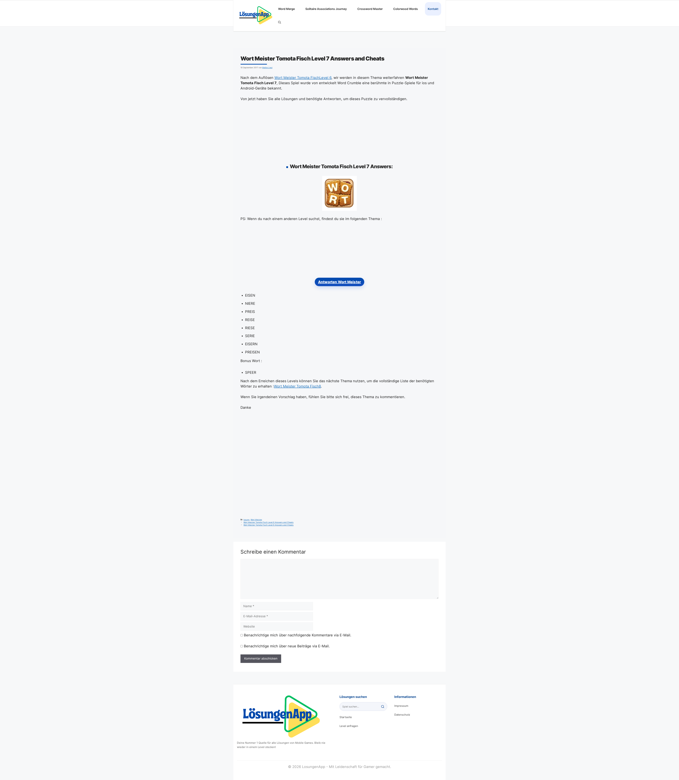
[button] (280, 22)
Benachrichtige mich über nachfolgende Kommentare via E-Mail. (297, 635)
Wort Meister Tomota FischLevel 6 (302, 78)
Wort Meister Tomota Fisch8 (297, 386)
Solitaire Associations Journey (326, 9)
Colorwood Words (405, 9)
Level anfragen (349, 726)
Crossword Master (370, 9)
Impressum (401, 705)
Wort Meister (256, 520)
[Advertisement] (339, 131)
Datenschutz (402, 714)
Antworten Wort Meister (339, 282)
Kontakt (433, 9)
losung (246, 520)
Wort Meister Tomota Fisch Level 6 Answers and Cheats (268, 522)
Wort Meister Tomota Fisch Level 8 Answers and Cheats (268, 525)
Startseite (346, 717)
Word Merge (286, 9)
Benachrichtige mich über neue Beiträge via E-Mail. (287, 646)
